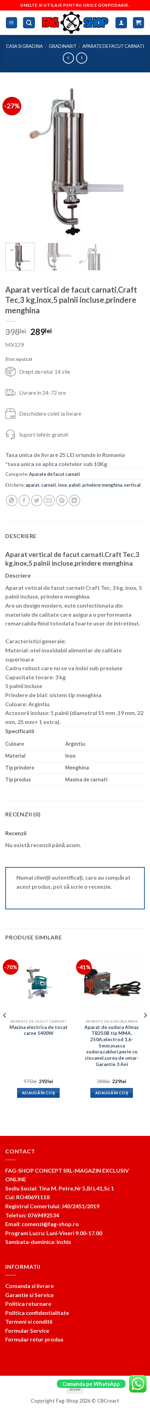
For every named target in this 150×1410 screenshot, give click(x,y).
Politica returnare (28, 1303)
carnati (48, 485)
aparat (32, 485)
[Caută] (29, 23)
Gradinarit (63, 46)
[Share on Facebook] (24, 500)
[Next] (133, 161)
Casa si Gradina (24, 46)
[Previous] (16, 161)
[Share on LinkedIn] (74, 500)
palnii (75, 485)
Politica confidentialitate (37, 1312)
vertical (132, 485)
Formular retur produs (34, 1339)
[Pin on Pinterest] (62, 500)
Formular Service (27, 1330)
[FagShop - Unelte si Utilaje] (75, 22)
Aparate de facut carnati (113, 46)
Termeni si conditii (28, 1321)
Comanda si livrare (29, 1285)
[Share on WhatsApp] (11, 500)
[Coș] (138, 23)
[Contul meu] (121, 23)
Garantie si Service (29, 1294)
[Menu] (11, 23)
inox (62, 485)
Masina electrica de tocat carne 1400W (38, 1030)
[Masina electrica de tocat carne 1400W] (38, 982)
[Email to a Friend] (49, 500)
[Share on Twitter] (37, 500)
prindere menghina (102, 485)
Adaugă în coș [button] (38, 1092)
